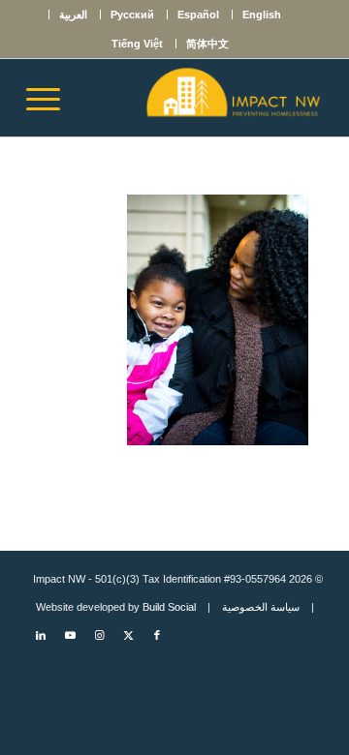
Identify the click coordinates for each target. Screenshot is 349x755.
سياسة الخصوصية (261, 607)
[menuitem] (261, 14)
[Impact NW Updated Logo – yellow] (204, 97)
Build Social (169, 607)
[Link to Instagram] (98, 634)
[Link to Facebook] (157, 634)
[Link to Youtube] (69, 634)
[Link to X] (128, 634)
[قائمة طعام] (49, 97)
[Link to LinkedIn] (40, 634)
